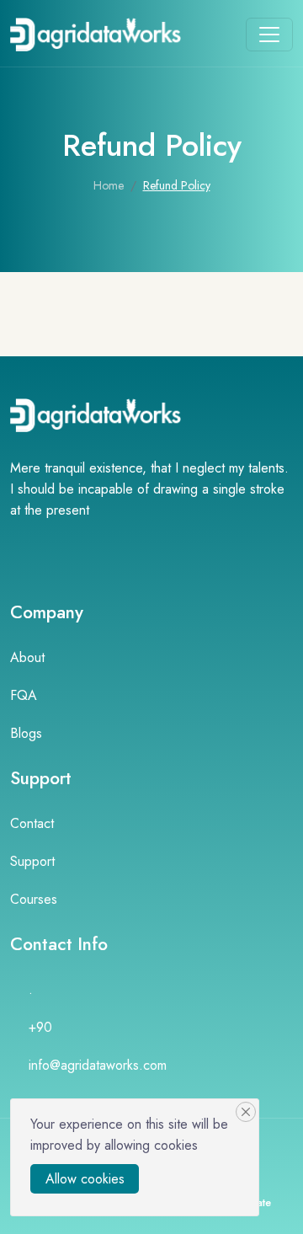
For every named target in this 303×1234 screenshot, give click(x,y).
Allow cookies (85, 1179)
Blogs (26, 733)
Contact (32, 823)
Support (32, 861)
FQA (23, 695)
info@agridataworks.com (98, 1065)
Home (108, 185)
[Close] (246, 1112)
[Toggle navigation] (269, 34)
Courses (33, 899)
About (27, 657)
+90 (40, 1027)
